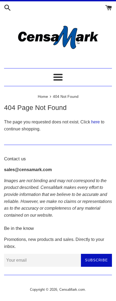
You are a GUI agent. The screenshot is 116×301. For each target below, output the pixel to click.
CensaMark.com (72, 290)
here (95, 122)
